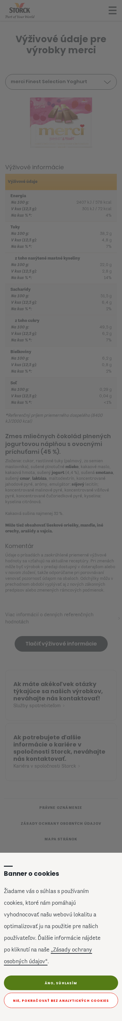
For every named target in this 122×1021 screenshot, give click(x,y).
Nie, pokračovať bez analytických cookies (61, 1000)
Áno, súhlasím (61, 983)
